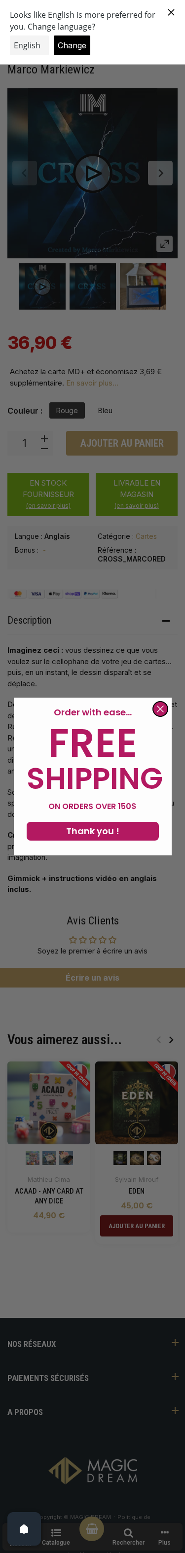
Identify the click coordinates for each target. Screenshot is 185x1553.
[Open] (24, 1529)
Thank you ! (92, 831)
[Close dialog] (160, 709)
